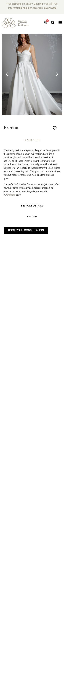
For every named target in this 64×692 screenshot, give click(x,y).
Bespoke (11, 194)
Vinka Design (23, 23)
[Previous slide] (8, 74)
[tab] (32, 141)
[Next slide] (56, 74)
